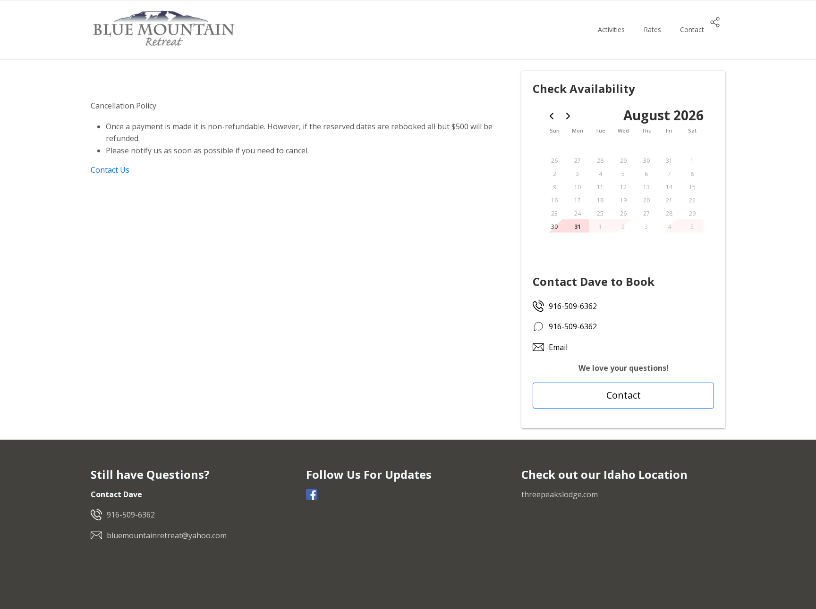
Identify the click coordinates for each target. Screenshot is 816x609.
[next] (568, 116)
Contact (623, 395)
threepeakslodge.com (559, 494)
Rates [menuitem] (652, 29)
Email (558, 347)
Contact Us (110, 170)
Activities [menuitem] (611, 29)
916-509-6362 (573, 306)
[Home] (163, 29)
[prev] (551, 116)
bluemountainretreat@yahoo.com (167, 535)
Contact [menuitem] (692, 29)
